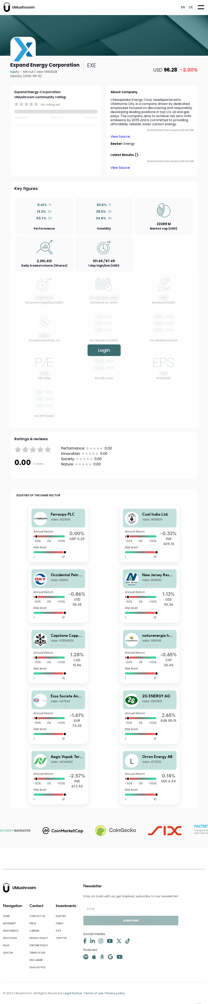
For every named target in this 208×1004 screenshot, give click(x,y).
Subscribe (131, 920)
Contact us (37, 916)
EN (183, 7)
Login (104, 350)
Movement (9, 923)
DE (191, 7)
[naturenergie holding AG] (150, 655)
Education (10, 938)
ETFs (58, 930)
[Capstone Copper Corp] (58, 655)
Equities (61, 916)
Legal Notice (37, 967)
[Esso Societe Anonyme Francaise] (58, 715)
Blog (6, 945)
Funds (59, 923)
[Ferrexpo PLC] (58, 534)
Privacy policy (38, 938)
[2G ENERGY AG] (150, 715)
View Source (120, 136)
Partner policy (38, 945)
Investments (10, 930)
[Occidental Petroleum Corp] (58, 594)
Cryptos (61, 938)
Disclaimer (36, 960)
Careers (34, 930)
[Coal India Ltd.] (150, 534)
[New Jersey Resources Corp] (150, 594)
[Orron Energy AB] (150, 776)
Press (32, 923)
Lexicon (8, 952)
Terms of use (37, 952)
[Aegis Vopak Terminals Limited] (58, 776)
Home (6, 916)
